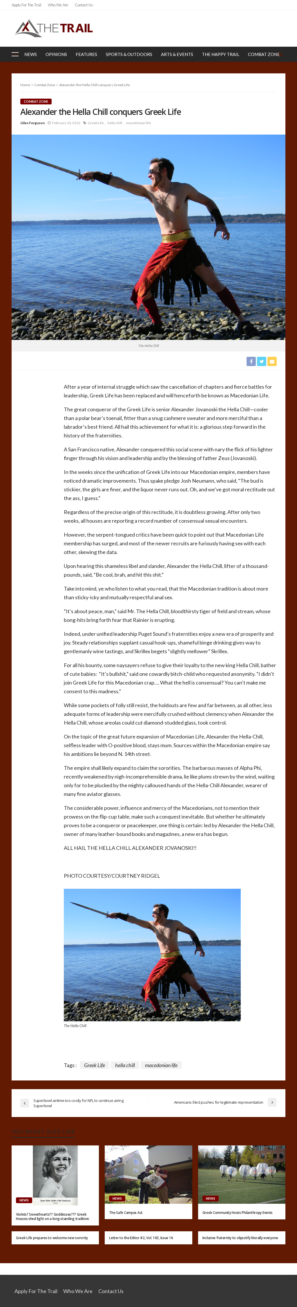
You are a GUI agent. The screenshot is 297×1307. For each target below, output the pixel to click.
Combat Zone (264, 54)
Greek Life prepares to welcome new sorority (52, 1238)
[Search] (280, 54)
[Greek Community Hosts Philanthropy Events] (241, 1174)
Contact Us (84, 5)
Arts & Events (177, 54)
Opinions (56, 54)
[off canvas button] (15, 54)
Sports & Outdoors (129, 54)
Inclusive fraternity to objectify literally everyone (240, 1238)
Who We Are (58, 5)
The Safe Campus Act (126, 1212)
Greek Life (96, 123)
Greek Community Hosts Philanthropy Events (237, 1212)
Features (86, 54)
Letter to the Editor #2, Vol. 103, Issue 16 (141, 1238)
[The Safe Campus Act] (148, 1174)
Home (25, 85)
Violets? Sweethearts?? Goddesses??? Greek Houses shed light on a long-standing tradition (52, 1216)
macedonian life (138, 123)
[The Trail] (53, 28)
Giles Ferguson (32, 123)
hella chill (115, 123)
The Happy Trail (220, 54)
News (30, 54)
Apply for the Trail (26, 5)
